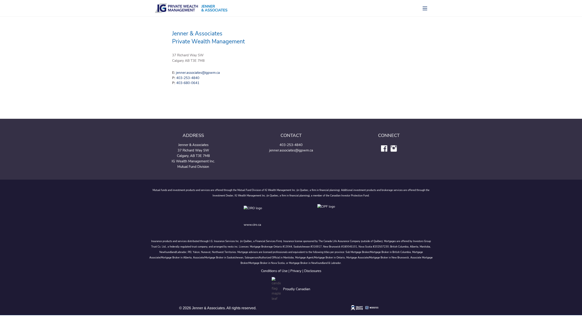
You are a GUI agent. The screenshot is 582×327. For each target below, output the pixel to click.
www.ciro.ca (252, 225)
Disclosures (312, 271)
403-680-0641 (187, 83)
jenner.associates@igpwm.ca (198, 72)
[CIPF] (327, 211)
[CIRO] (267, 211)
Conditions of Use (274, 271)
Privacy (295, 271)
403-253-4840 (187, 78)
